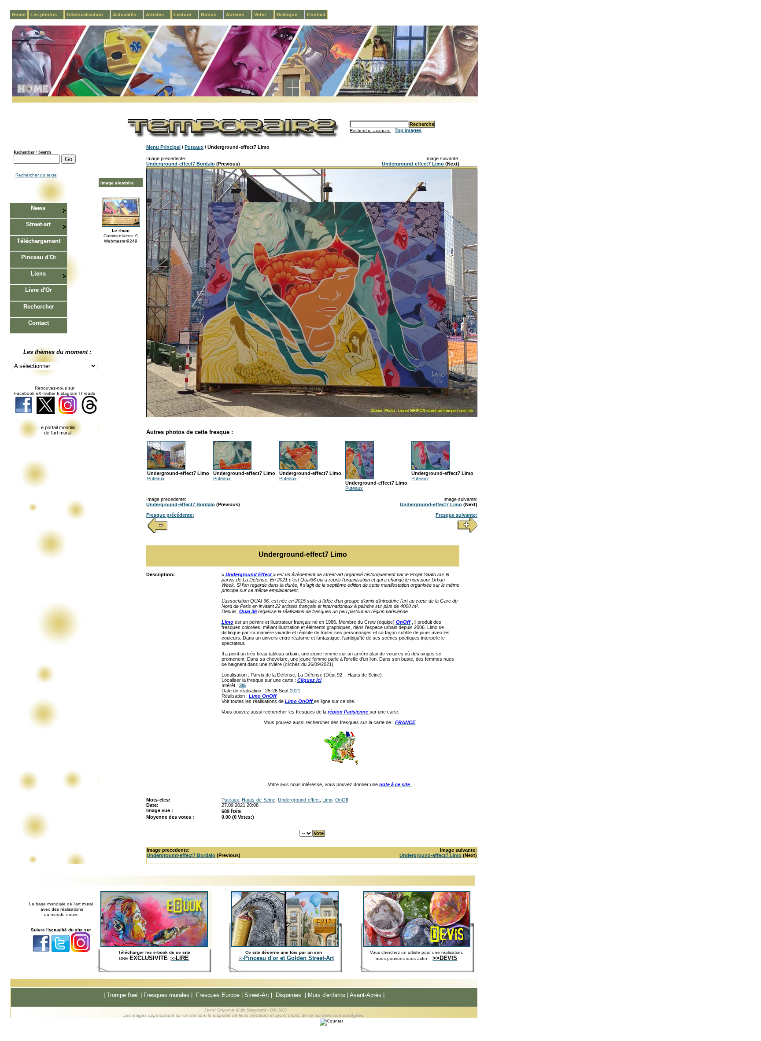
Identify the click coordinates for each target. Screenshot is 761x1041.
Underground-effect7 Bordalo (180, 163)
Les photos (47, 14)
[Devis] (416, 945)
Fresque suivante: (456, 515)
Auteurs (238, 14)
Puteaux (194, 147)
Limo (327, 799)
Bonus (212, 14)
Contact (316, 14)
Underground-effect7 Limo (413, 163)
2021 (295, 690)
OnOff (341, 799)
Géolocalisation (88, 14)
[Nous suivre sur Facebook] (24, 412)
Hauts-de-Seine (258, 799)
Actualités (128, 14)
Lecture (186, 14)
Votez (264, 14)
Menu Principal (163, 147)
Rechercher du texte (36, 175)
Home (19, 14)
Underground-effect (299, 799)
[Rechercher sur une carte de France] (340, 763)
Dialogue (290, 14)
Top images (408, 130)
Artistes (158, 14)
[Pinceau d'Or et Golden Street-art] (285, 945)
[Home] (245, 94)
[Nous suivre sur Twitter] (46, 412)
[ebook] (154, 945)
